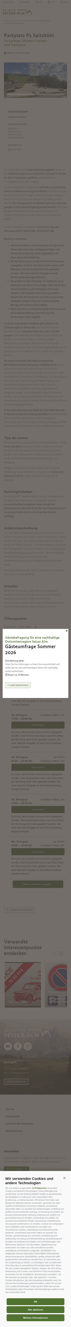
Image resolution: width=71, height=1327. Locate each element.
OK (35, 1301)
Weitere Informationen (35, 1317)
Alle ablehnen (35, 1309)
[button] (64, 1178)
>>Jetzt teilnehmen (18, 685)
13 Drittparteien (39, 1188)
